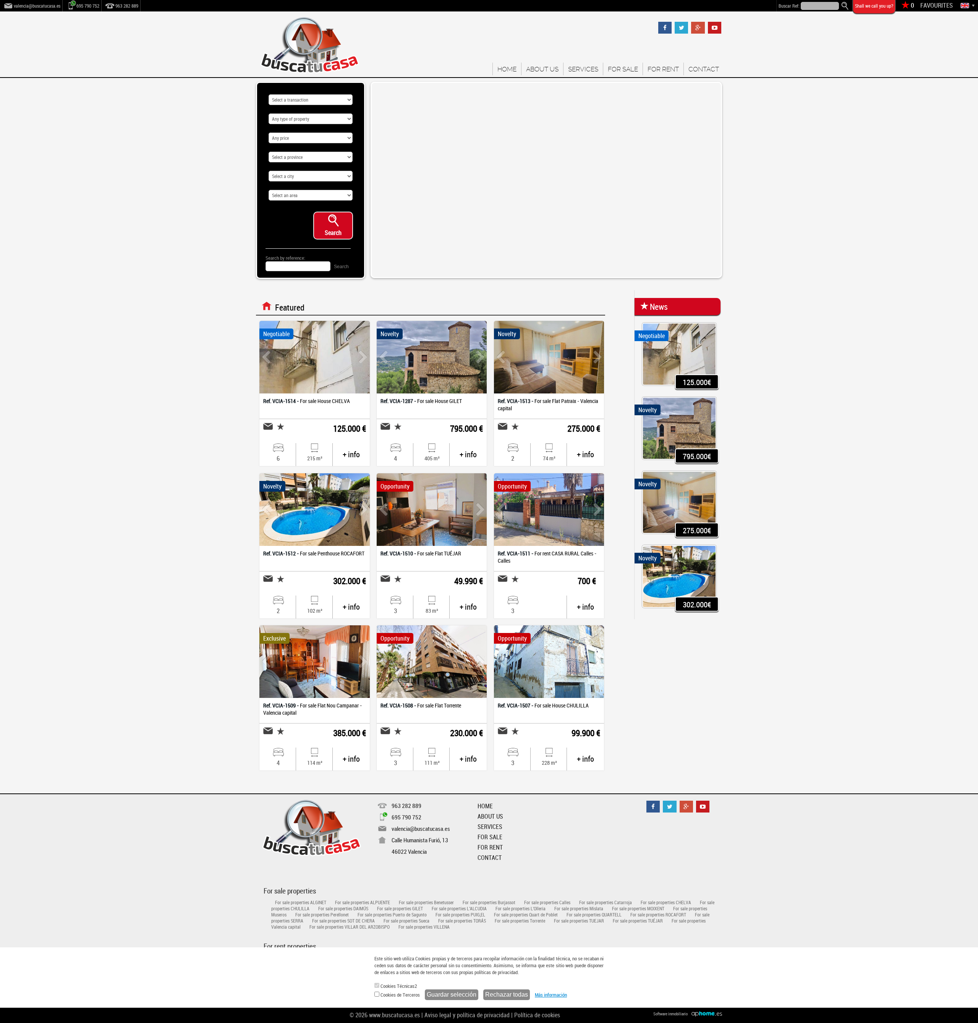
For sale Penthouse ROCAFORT (313, 553)
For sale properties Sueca (406, 921)
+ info (351, 454)
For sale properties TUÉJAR (638, 921)
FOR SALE (623, 69)
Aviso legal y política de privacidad (467, 1015)
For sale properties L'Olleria (520, 908)
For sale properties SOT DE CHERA (343, 921)
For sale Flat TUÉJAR (421, 553)
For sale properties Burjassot (489, 902)
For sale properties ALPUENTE (362, 902)
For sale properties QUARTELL (594, 914)
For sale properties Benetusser (426, 902)
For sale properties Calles (547, 902)
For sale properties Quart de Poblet (526, 914)
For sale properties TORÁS (462, 921)
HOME (507, 69)
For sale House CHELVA (306, 401)
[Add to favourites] (278, 426)
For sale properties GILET (400, 908)
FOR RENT (663, 69)
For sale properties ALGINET (300, 902)
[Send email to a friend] (268, 426)
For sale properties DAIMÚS (343, 908)
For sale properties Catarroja (605, 902)
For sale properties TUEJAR (579, 921)
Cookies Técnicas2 (398, 986)
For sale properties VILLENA (424, 927)
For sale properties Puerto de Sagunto (392, 914)
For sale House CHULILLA (543, 705)
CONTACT (703, 69)
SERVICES (583, 69)
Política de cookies (537, 1015)
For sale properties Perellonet (322, 914)
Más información (551, 994)
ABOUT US (542, 69)
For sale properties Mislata (578, 908)
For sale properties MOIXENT (638, 908)
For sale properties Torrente (520, 921)
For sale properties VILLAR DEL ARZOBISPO (349, 927)
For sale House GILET (421, 401)
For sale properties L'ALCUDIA (459, 908)
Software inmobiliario (670, 1014)
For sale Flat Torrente (421, 705)
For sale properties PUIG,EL (460, 914)
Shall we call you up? (874, 6)
